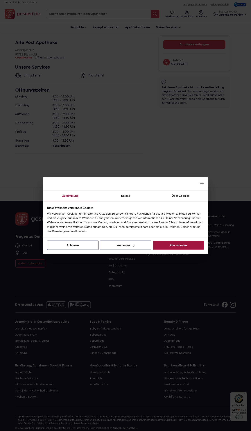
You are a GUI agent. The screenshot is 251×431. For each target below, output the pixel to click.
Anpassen (123, 245)
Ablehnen (73, 245)
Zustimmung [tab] (70, 195)
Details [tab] (125, 195)
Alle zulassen (178, 245)
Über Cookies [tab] (180, 195)
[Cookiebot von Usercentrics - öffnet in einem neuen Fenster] (188, 183)
